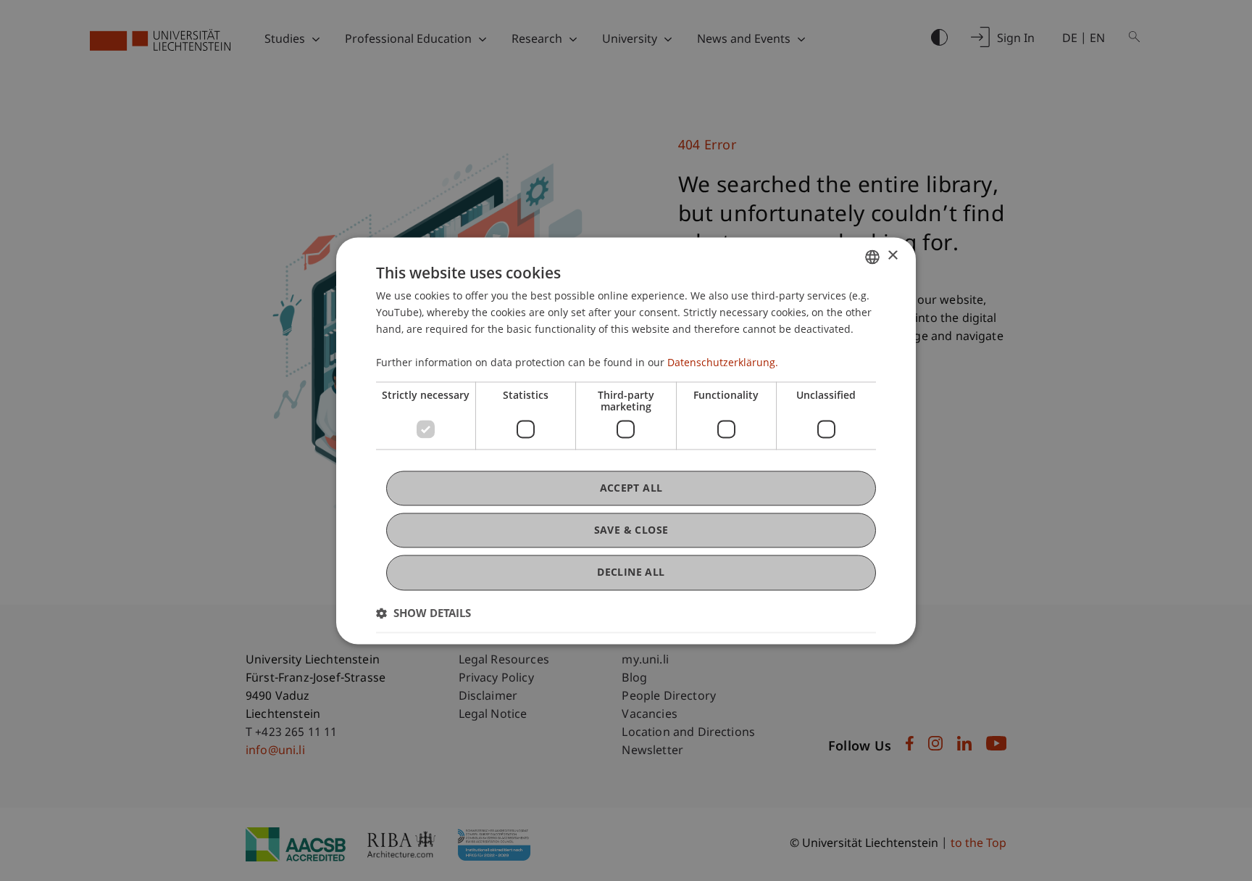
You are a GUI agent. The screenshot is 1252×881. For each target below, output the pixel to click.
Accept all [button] (631, 488)
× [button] (892, 255)
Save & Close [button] (631, 530)
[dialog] (626, 440)
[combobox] (872, 256)
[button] (423, 613)
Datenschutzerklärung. (722, 363)
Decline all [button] (630, 572)
